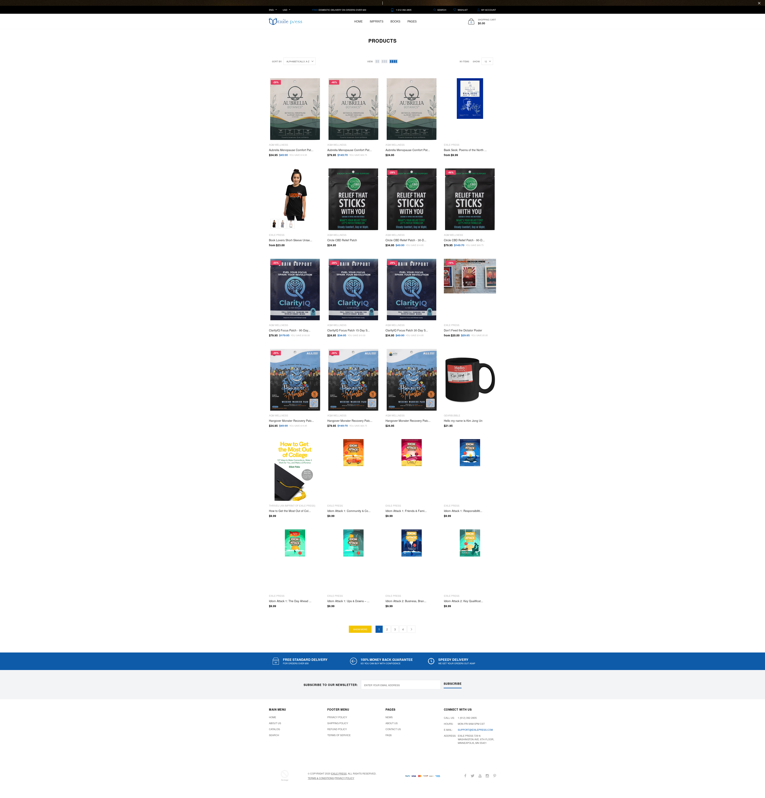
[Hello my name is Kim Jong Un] (470, 380)
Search (274, 735)
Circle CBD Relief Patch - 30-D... (405, 240)
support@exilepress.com (475, 729)
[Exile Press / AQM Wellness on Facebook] (465, 775)
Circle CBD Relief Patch (342, 240)
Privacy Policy (337, 717)
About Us (275, 723)
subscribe (453, 684)
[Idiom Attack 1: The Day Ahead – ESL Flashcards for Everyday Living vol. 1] (295, 560)
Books (395, 21)
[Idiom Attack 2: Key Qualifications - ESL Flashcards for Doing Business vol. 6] (470, 560)
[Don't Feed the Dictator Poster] (470, 289)
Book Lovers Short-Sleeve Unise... (290, 240)
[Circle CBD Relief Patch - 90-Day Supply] (470, 199)
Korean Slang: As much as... (41, 778)
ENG (271, 9)
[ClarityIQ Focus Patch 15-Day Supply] (353, 289)
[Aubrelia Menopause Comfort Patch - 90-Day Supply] (353, 109)
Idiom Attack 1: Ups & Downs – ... (348, 601)
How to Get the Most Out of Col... (290, 511)
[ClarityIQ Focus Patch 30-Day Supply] (411, 289)
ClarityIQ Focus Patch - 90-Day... (289, 330)
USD (285, 9)
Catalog (274, 729)
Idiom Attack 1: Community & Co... (349, 511)
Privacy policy (344, 778)
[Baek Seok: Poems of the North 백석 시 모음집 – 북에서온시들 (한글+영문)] (470, 109)
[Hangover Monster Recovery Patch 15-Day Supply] (411, 380)
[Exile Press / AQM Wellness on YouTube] (480, 775)
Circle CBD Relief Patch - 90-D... (464, 240)
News (389, 717)
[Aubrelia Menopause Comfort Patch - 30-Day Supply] (295, 109)
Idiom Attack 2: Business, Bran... (405, 601)
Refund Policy (337, 729)
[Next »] (411, 629)
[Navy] (282, 224)
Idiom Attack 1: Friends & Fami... (406, 511)
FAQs (388, 735)
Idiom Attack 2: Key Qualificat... (463, 601)
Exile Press (339, 773)
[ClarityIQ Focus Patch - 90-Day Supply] (295, 289)
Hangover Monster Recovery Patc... (291, 421)
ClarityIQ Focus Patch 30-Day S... (406, 330)
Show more (360, 629)
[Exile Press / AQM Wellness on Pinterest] (494, 775)
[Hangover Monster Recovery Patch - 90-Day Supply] (353, 380)
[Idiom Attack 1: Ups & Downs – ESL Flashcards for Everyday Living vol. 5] (353, 560)
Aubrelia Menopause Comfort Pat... (291, 150)
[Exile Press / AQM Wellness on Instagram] (487, 775)
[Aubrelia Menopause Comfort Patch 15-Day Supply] (411, 109)
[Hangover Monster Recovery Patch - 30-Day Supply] (295, 380)
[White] (291, 224)
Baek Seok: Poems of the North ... (465, 150)
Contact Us (393, 729)
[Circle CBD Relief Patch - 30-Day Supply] (411, 199)
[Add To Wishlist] (316, 83)
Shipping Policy (337, 723)
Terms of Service (339, 735)
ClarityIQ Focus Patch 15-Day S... (348, 330)
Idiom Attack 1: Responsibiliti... (463, 511)
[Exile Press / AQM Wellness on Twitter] (472, 775)
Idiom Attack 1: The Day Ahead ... (290, 601)
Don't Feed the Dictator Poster (463, 330)
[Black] (274, 224)
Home (358, 21)
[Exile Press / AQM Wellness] (284, 775)
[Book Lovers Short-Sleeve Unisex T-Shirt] (295, 199)
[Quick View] (316, 91)
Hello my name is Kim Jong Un (463, 421)
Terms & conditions (321, 778)
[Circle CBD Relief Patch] (353, 199)
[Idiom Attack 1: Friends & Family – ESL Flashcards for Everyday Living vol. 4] (411, 470)
